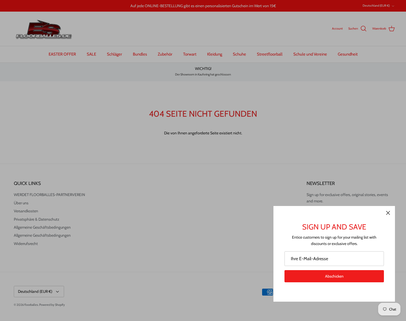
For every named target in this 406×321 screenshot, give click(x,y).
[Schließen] (388, 213)
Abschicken (334, 276)
